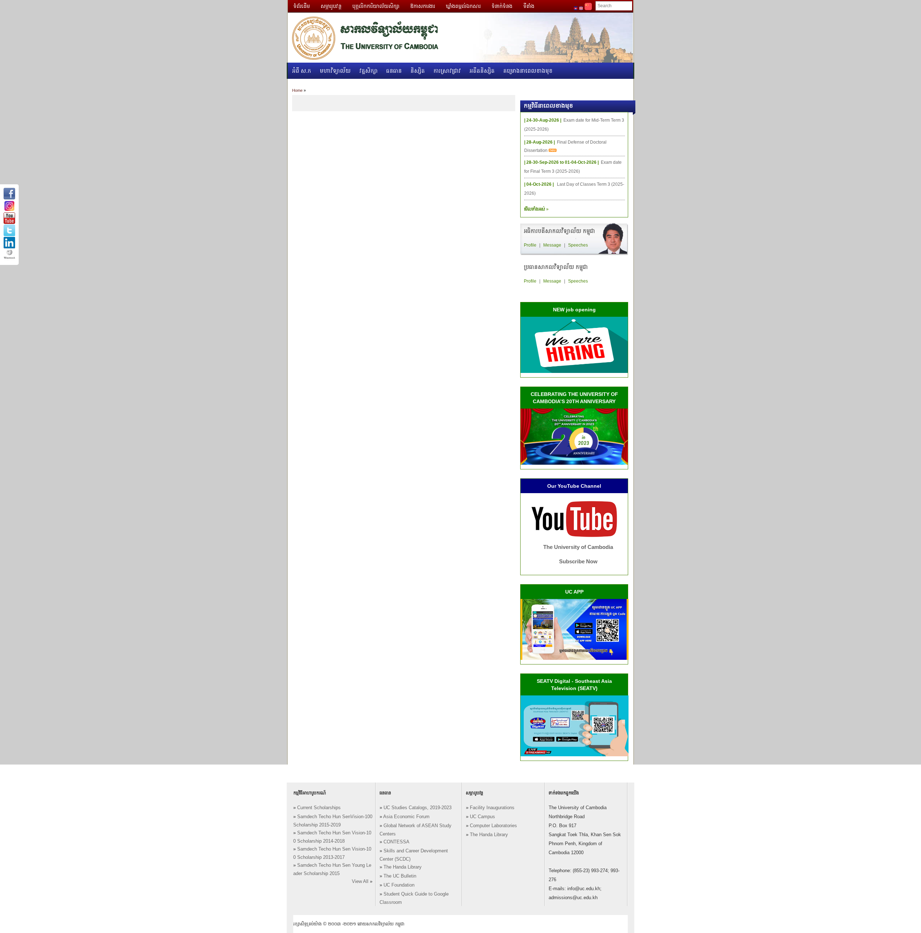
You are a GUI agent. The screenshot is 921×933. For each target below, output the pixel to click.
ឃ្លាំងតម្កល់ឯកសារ (463, 6)
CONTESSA (396, 841)
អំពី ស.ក (301, 71)
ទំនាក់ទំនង (501, 6)
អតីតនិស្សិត (482, 71)
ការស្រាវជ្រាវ (447, 71)
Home (297, 90)
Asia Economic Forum (406, 816)
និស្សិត (417, 71)
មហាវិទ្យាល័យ (335, 71)
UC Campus (482, 816)
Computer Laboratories (493, 825)
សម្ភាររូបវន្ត (331, 6)
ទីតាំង (528, 6)
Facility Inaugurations (492, 807)
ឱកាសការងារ (422, 6)
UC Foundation (399, 885)
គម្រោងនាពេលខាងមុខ (528, 71)
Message (552, 245)
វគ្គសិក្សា (368, 71)
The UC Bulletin (400, 876)
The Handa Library (403, 867)
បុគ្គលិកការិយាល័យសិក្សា (375, 6)
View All (360, 881)
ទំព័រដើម (301, 6)
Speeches (578, 245)
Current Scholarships (319, 807)
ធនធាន (394, 71)
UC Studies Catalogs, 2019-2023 (418, 807)
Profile (530, 245)
